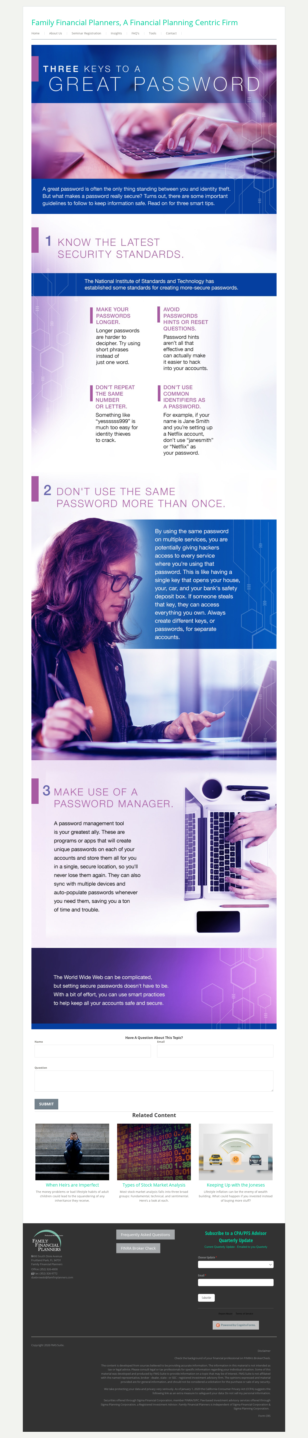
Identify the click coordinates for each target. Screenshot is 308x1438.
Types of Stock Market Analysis (154, 1185)
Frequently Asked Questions (145, 1234)
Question (41, 1068)
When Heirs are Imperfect (72, 1185)
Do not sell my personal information (247, 1393)
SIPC (196, 1400)
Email (161, 1042)
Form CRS (264, 1416)
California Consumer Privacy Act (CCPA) (230, 1389)
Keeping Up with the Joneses (236, 1185)
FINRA (188, 1400)
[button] (56, 33)
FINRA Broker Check (138, 1248)
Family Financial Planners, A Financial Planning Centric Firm (134, 22)
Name (39, 1042)
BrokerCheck (262, 1358)
